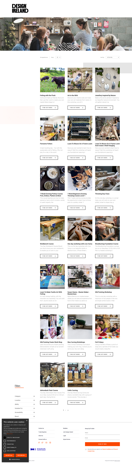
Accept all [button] (9, 455)
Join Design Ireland (68, 432)
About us (41, 435)
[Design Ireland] (20, 8)
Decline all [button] (21, 455)
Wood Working (45, 219)
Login (64, 435)
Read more (10, 433)
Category (17, 396)
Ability (17, 404)
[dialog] (15, 440)
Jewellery (99, 70)
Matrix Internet (117, 460)
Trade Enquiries (43, 432)
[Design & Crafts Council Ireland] (38, 449)
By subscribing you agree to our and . (103, 450)
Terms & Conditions (106, 449)
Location (17, 400)
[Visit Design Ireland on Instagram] (50, 442)
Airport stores (66, 439)
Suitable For (18, 408)
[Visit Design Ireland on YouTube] (46, 442)
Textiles (44, 70)
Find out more (47, 107)
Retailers (65, 428)
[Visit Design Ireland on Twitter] (42, 442)
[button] (58, 57)
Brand (17, 416)
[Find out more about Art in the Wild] (80, 80)
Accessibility (19, 412)
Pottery (44, 169)
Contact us (41, 428)
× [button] (26, 420)
